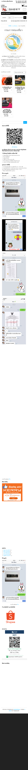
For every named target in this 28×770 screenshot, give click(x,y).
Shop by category (6, 13)
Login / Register (4, 6)
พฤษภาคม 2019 (6, 506)
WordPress (17, 648)
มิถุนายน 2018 (6, 508)
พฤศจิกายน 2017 (6, 512)
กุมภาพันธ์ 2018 (6, 509)
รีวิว (9, 454)
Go (25, 17)
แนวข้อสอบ (14, 25)
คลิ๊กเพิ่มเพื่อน (14, 147)
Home (9, 25)
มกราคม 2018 (6, 510)
